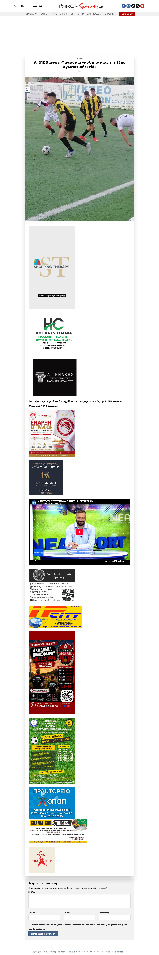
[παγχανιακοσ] (52, 672)
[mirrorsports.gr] (79, 6)
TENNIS (53, 14)
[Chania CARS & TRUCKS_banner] (58, 830)
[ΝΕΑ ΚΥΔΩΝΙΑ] (52, 433)
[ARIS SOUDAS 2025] (52, 750)
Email (67, 912)
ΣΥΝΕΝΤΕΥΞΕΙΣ (94, 14)
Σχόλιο (32, 892)
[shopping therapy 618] (52, 267)
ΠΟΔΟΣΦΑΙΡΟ (30, 14)
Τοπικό (79, 58)
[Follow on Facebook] (124, 6)
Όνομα (32, 912)
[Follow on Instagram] (128, 6)
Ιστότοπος (104, 912)
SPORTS (63, 14)
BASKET (44, 14)
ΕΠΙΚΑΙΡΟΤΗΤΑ (77, 14)
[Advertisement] (79, 34)
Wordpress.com (120, 951)
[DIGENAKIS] (55, 377)
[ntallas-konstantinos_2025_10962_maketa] (52, 585)
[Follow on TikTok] (133, 6)
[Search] (15, 5)
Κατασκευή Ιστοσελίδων (78, 951)
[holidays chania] (54, 332)
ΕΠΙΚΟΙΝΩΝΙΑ (111, 14)
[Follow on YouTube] (142, 6)
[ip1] (55, 616)
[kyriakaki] (46, 477)
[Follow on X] (138, 6)
